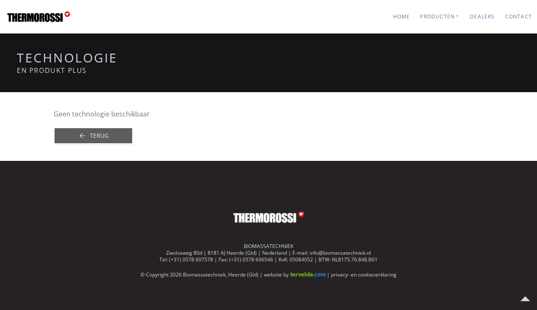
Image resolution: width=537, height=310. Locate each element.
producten (437, 16)
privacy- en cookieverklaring (363, 274)
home (401, 16)
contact (518, 16)
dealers (482, 16)
